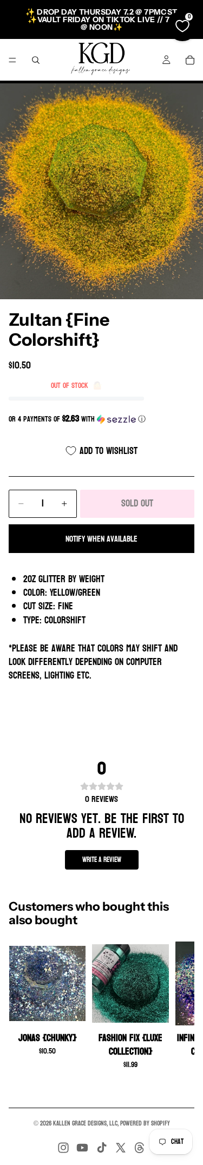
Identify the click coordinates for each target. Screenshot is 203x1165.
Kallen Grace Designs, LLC (85, 1123)
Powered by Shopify (145, 1123)
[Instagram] (63, 1147)
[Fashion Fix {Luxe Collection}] (130, 983)
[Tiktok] (101, 1147)
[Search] (36, 60)
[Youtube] (82, 1147)
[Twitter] (120, 1147)
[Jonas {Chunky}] (47, 983)
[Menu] (12, 60)
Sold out (137, 503)
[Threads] (139, 1147)
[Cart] (190, 60)
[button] (101, 419)
